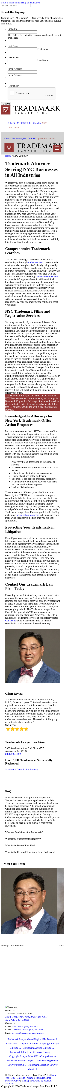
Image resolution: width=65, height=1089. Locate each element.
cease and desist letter (47, 276)
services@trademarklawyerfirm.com (28, 1033)
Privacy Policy (12, 1080)
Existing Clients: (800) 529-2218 (28, 1030)
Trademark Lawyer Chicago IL (38, 1047)
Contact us (32, 404)
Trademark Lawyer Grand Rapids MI (26, 1039)
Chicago (21, 1077)
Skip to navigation (31, 2)
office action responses (27, 515)
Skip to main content (11, 2)
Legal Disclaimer (42, 1077)
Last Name (13, 57)
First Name (13, 46)
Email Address (15, 69)
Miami (30, 1077)
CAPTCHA (14, 86)
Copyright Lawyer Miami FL (23, 1056)
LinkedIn (12, 29)
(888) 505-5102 (33, 123)
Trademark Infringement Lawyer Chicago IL (32, 1052)
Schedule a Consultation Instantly (21, 769)
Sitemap (25, 1080)
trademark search (36, 262)
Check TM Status (17, 123)
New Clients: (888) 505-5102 (25, 1026)
